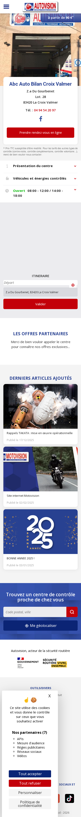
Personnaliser (30, 792)
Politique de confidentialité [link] (30, 804)
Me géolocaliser (43, 625)
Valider (40, 304)
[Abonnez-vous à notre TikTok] (70, 798)
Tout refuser (30, 783)
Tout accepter (30, 773)
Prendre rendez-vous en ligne (40, 132)
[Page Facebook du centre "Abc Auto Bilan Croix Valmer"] (41, 122)
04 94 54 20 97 (45, 110)
